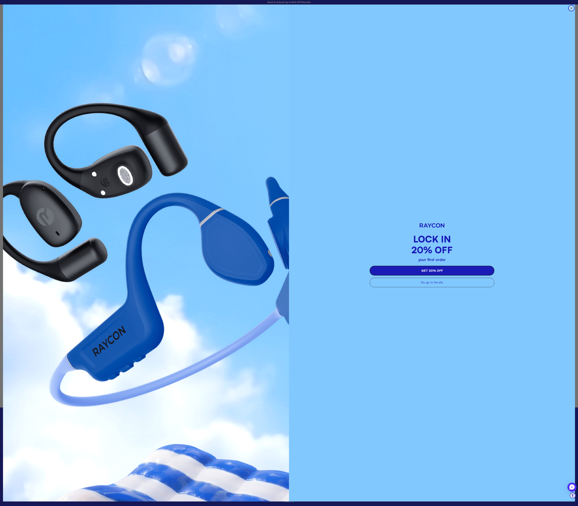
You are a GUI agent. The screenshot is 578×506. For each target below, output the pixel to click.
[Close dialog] (571, 8)
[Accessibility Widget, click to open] (573, 495)
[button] (571, 487)
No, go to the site (432, 282)
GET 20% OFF (432, 270)
